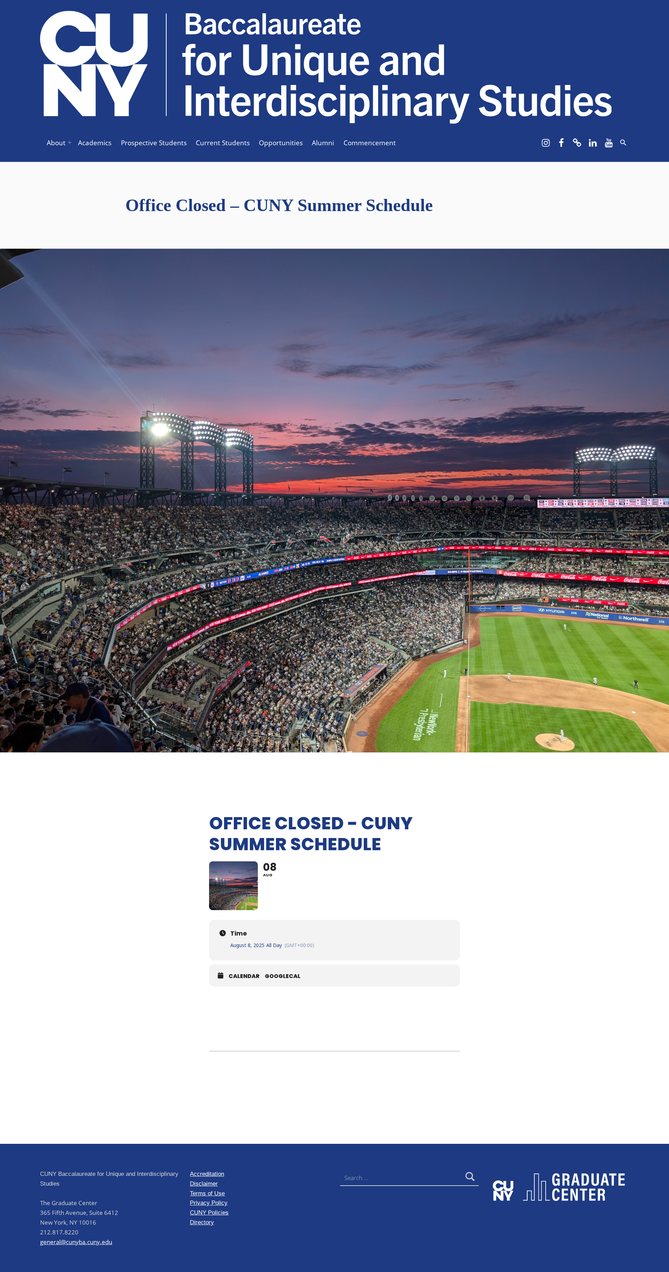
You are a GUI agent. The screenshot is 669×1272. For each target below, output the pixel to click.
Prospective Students (154, 142)
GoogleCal (282, 976)
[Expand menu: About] (69, 142)
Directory (202, 1222)
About (56, 142)
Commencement (370, 142)
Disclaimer (204, 1183)
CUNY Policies (209, 1212)
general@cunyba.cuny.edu (76, 1242)
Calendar (244, 976)
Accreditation (207, 1173)
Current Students (223, 142)
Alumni (323, 142)
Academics (95, 142)
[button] (623, 142)
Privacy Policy (209, 1202)
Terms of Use (207, 1193)
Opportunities (281, 142)
